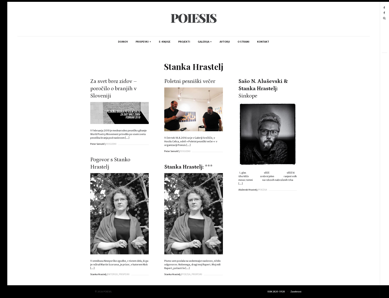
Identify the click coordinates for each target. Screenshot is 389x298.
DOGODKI (111, 144)
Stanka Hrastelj (98, 274)
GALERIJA (205, 41)
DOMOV (123, 41)
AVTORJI (225, 41)
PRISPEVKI (143, 41)
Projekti (184, 41)
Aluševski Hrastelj (247, 189)
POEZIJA (263, 189)
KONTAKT (263, 41)
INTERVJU (113, 274)
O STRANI (243, 41)
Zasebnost (296, 291)
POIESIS (193, 18)
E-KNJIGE (164, 41)
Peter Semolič (97, 144)
